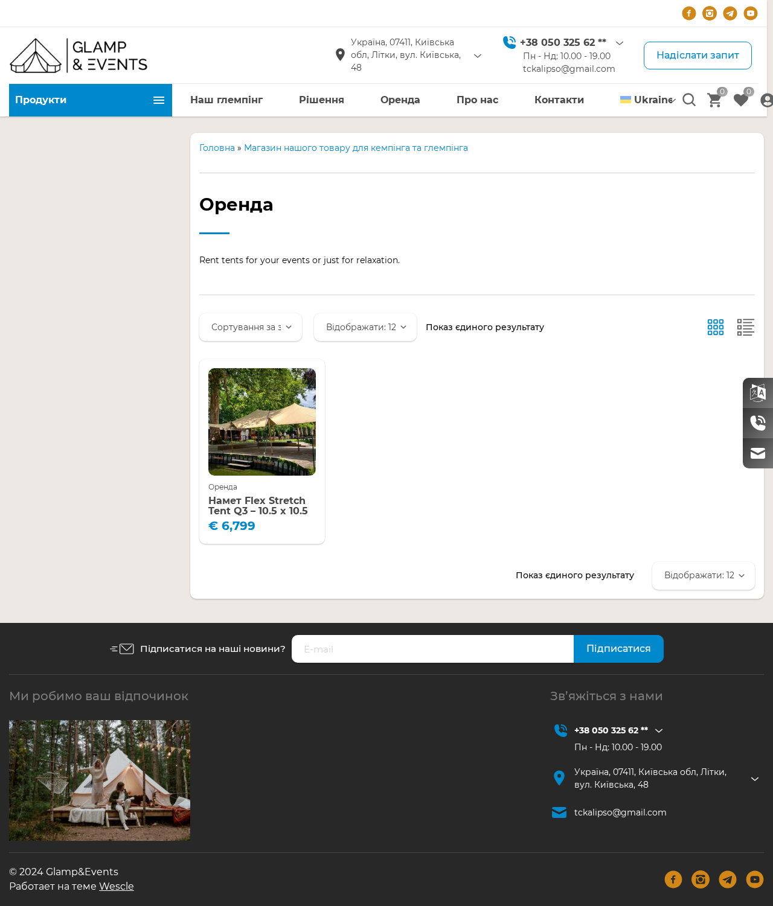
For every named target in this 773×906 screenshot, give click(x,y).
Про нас (477, 100)
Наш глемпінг (226, 100)
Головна (217, 147)
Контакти (559, 100)
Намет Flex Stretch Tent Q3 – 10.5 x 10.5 (258, 506)
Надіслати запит (697, 55)
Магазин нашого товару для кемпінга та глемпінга (356, 147)
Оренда (400, 100)
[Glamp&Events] (78, 55)
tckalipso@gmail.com (569, 68)
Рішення (321, 100)
